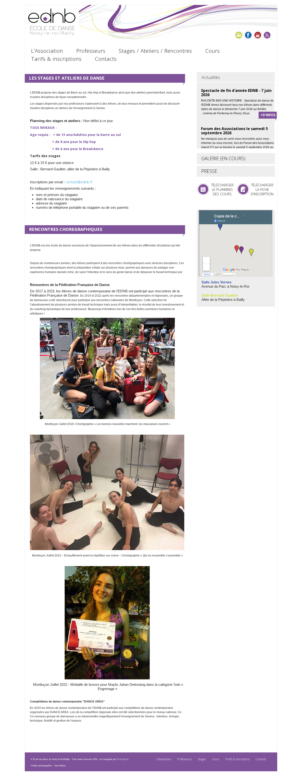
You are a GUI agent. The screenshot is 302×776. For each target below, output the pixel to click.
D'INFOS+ (268, 115)
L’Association (47, 50)
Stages (202, 759)
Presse (209, 171)
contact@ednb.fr (80, 182)
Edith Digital (123, 759)
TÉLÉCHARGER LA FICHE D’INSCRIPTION (262, 189)
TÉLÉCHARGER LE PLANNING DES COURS (222, 189)
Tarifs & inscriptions (56, 58)
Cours (212, 50)
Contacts (106, 58)
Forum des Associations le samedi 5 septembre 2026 (234, 130)
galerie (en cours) (223, 158)
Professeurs (90, 50)
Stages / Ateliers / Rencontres (155, 50)
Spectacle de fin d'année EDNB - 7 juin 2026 (236, 92)
